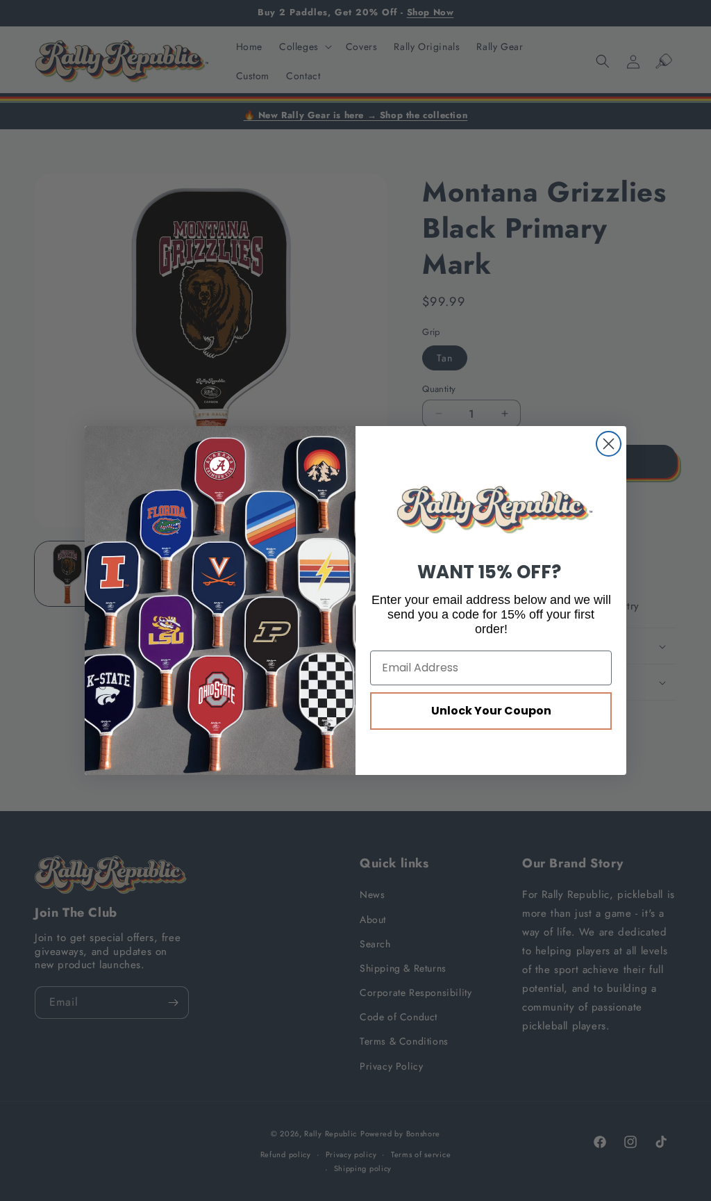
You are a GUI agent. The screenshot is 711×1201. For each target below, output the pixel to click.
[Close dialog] (608, 444)
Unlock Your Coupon (491, 711)
